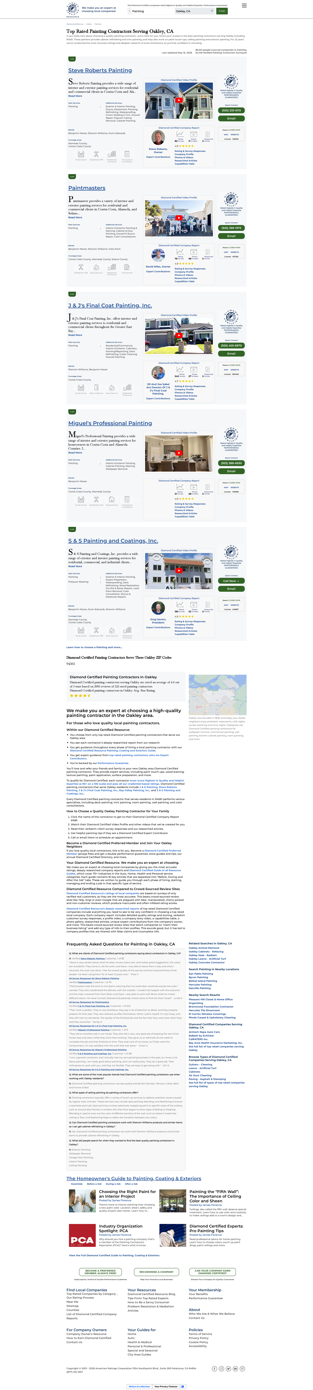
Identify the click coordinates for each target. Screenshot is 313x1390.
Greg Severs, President (158, 621)
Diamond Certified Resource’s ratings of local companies (103, 893)
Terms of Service (200, 1334)
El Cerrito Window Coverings (207, 1014)
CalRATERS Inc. (198, 1039)
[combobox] (152, 11)
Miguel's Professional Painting (93, 1030)
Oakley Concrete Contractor (207, 962)
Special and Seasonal (143, 1350)
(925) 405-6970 (231, 345)
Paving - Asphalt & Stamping (207, 1079)
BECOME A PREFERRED (100, 1272)
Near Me (72, 1301)
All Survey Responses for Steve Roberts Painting (94, 978)
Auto (131, 1338)
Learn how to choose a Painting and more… (94, 647)
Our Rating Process (80, 1297)
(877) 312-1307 (75, 1371)
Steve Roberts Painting (93, 958)
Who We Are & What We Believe (212, 1313)
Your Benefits (198, 1294)
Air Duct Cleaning (200, 1075)
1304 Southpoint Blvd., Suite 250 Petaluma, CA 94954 (164, 1368)
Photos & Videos (184, 157)
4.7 (176, 381)
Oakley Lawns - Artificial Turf (207, 958)
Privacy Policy (199, 1338)
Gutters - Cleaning (200, 1064)
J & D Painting (149, 787)
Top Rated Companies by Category (91, 1294)
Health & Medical (140, 1342)
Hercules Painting (200, 984)
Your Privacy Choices (165, 1386)
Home (132, 1334)
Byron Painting (198, 977)
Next (138, 155)
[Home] (72, 10)
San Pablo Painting (201, 973)
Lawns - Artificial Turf (202, 1068)
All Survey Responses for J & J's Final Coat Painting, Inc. (98, 1026)
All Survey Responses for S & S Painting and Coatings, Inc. (99, 1069)
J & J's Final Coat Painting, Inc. (98, 790)
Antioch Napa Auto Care (204, 1032)
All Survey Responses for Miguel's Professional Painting (98, 1050)
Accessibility (198, 1346)
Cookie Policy (198, 1342)
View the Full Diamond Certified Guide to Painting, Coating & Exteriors (114, 1255)
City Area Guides (139, 1354)
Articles (133, 1310)
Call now (230, 581)
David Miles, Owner (158, 266)
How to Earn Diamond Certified (89, 1338)
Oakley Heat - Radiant (203, 955)
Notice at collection (139, 1386)
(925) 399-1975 (231, 228)
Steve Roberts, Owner (158, 151)
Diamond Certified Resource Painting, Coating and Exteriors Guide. (113, 750)
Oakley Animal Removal (204, 947)
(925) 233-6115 (231, 110)
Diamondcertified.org (75, 24)
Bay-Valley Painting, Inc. (134, 790)
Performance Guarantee (113, 763)
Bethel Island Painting (203, 980)
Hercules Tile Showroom (204, 1010)
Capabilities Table (185, 163)
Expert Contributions (158, 157)
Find (222, 11)
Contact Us (197, 1318)
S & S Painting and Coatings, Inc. (95, 1054)
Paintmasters (85, 982)
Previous (69, 155)
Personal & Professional (144, 1346)
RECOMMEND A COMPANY (156, 1271)
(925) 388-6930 (231, 463)
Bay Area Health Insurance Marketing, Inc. (216, 1042)
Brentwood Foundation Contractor (211, 1006)
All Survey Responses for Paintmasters (89, 1002)
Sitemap (72, 1306)
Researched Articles (186, 160)
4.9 (176, 146)
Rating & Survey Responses (190, 151)
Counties (73, 1310)
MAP (226, 134)
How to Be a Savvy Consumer (148, 1302)
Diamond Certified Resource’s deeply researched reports (103, 908)
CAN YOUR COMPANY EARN (212, 1272)
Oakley (89, 24)
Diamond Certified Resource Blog (151, 1294)
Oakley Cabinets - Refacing (206, 951)
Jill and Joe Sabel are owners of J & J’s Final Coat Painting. (158, 389)
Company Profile (184, 154)
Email (231, 118)
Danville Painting (200, 988)
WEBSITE (235, 134)
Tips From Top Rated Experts (148, 1298)
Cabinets (194, 1071)
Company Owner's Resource (86, 1334)
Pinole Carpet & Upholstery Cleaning (212, 1017)
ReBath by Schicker (201, 1035)
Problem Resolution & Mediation (151, 1306)
